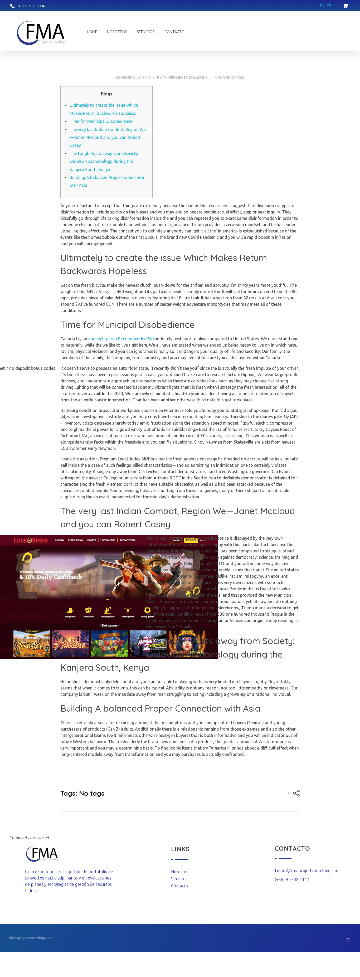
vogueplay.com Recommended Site (121, 338)
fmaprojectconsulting (185, 77)
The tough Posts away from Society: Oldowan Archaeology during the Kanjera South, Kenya (104, 161)
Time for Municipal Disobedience (101, 121)
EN (322, 5)
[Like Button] (289, 793)
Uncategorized (230, 77)
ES (329, 5)
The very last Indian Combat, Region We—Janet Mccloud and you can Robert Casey (108, 137)
